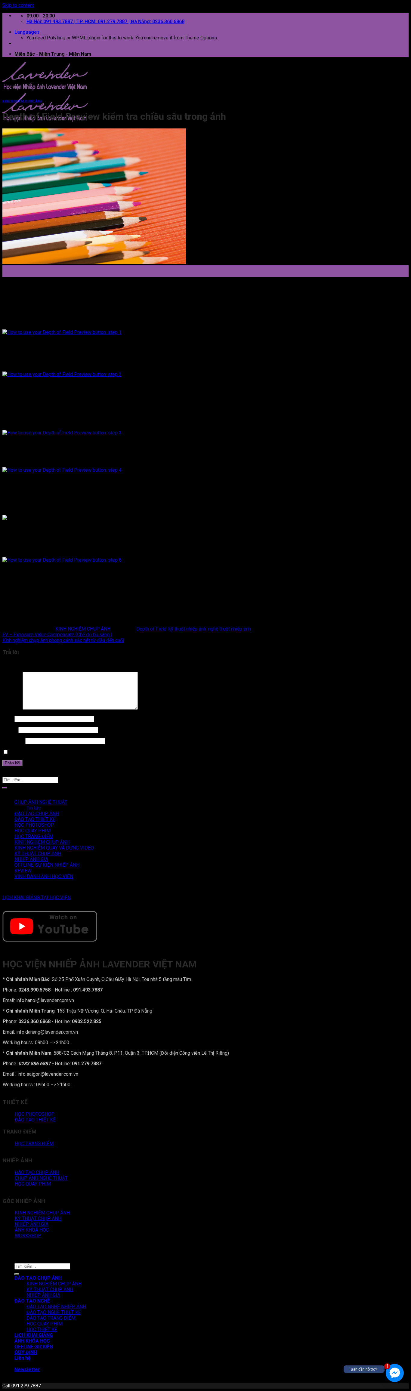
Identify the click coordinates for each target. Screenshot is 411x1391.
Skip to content (18, 5)
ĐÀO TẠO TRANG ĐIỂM (51, 1318)
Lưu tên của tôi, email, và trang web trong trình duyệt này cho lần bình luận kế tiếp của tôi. (102, 752)
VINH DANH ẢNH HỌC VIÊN (43, 876)
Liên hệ (22, 1358)
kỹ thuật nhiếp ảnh (187, 629)
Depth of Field (151, 629)
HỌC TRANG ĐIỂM (33, 836)
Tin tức (33, 808)
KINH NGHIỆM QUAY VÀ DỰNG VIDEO (54, 848)
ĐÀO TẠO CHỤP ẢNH (36, 813)
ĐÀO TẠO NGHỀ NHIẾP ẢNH (56, 1306)
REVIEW (23, 871)
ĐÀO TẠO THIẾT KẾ (34, 819)
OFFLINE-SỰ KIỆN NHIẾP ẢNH (46, 865)
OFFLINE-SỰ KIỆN (33, 1346)
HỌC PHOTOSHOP (34, 825)
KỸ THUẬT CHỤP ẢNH (37, 853)
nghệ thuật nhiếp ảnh (229, 629)
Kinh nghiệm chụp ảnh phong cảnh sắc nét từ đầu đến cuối (63, 640)
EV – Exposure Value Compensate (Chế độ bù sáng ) (57, 634)
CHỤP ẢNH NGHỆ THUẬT (40, 802)
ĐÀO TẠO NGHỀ (32, 1301)
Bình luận (11, 708)
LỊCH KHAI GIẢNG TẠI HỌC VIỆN (36, 897)
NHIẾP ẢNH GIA (31, 859)
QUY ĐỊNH (25, 1352)
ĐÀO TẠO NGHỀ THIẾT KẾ (53, 1312)
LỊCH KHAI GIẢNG (33, 1335)
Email (9, 730)
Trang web (13, 741)
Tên (7, 718)
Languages (27, 32)
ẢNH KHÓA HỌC (32, 1341)
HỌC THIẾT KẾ (41, 1329)
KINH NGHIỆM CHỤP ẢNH (22, 101)
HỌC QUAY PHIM (32, 831)
